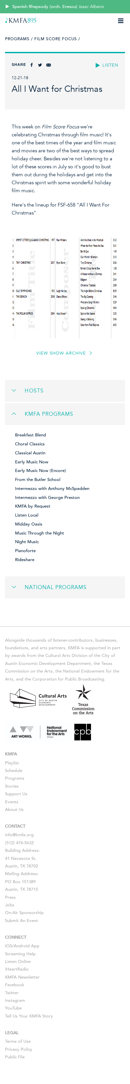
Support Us (16, 794)
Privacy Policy (18, 1049)
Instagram (15, 1000)
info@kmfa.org (19, 835)
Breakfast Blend (30, 435)
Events (11, 802)
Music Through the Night (39, 533)
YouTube (13, 1008)
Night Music (27, 541)
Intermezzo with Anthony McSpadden (52, 488)
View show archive (62, 353)
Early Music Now (31, 462)
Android (22, 946)
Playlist (12, 763)
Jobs (9, 905)
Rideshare (24, 559)
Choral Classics (30, 444)
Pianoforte (25, 550)
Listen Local (26, 515)
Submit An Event (21, 920)
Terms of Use (18, 1041)
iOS (8, 946)
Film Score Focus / (57, 39)
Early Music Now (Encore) (40, 470)
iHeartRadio (17, 969)
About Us (14, 809)
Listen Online (18, 961)
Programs (14, 778)
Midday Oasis (28, 524)
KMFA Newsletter (22, 977)
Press (10, 897)
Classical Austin (30, 453)
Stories (12, 786)
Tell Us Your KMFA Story (29, 1016)
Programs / (19, 39)
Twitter (12, 993)
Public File (15, 1057)
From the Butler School (37, 479)
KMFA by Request (32, 506)
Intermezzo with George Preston (47, 497)
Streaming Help (20, 954)
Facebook (14, 985)
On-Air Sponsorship (24, 912)
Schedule (13, 770)
